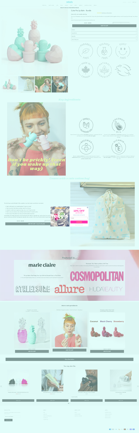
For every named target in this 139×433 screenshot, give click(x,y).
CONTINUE (79, 222)
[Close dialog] (87, 207)
